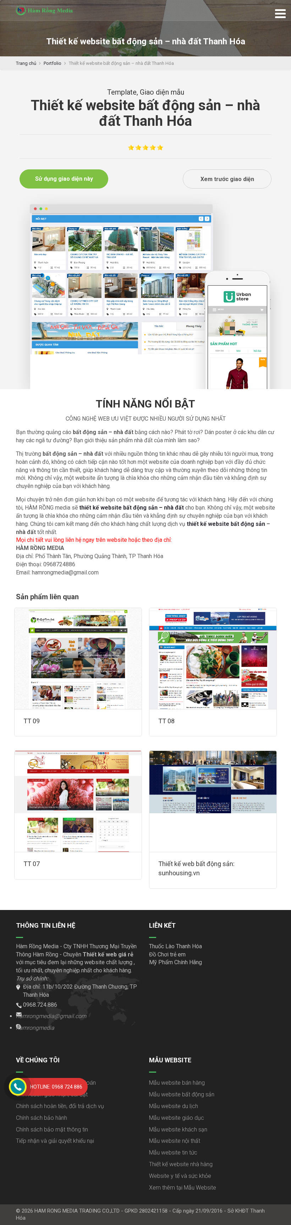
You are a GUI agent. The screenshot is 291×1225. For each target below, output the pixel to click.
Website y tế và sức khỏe (180, 1176)
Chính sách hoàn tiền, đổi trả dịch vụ (60, 1106)
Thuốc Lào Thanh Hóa (175, 946)
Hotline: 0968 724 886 (56, 1087)
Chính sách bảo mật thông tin (52, 1129)
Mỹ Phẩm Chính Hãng (175, 962)
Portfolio (52, 63)
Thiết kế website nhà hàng (181, 1164)
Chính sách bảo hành (41, 1117)
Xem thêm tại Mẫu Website (182, 1187)
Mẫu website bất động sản (181, 1094)
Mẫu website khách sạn (178, 1129)
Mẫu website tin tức (173, 1152)
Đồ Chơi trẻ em (167, 954)
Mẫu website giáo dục (176, 1117)
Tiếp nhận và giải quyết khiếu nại (55, 1140)
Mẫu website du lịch (173, 1106)
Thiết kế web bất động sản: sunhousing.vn (196, 868)
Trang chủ (26, 63)
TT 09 (31, 721)
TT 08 (166, 721)
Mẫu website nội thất (174, 1140)
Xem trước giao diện (227, 179)
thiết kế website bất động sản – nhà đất (131, 507)
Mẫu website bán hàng (177, 1082)
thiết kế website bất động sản (226, 524)
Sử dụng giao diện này (64, 178)
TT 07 (31, 863)
